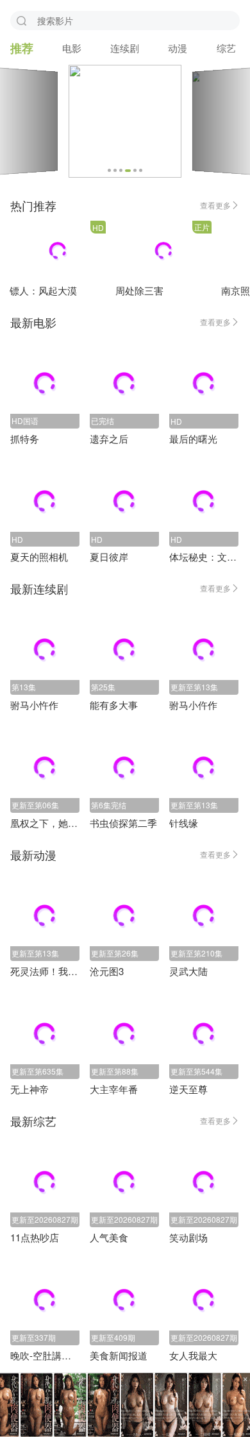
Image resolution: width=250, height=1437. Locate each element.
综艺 (226, 48)
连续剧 (124, 48)
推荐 (21, 48)
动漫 (177, 48)
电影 (71, 48)
